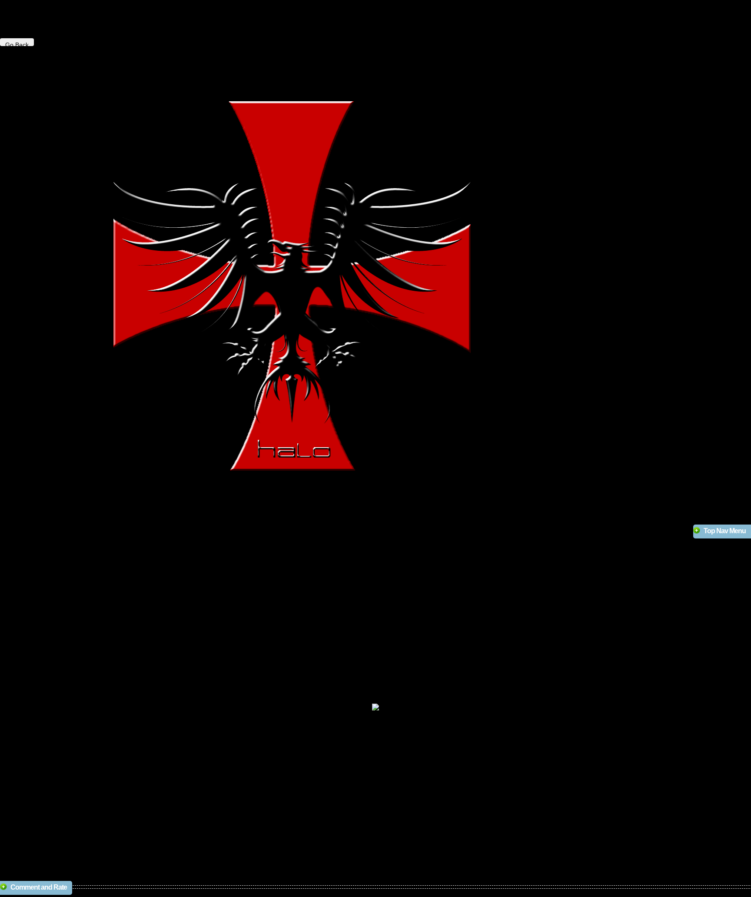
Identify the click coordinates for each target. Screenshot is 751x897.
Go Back (17, 43)
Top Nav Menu (725, 531)
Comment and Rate (38, 887)
